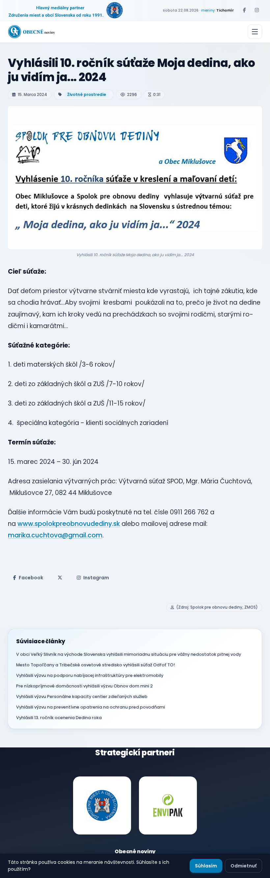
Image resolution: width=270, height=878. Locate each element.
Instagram (96, 577)
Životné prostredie (86, 94)
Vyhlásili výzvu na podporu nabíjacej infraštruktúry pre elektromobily (89, 675)
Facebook (31, 577)
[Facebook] (244, 10)
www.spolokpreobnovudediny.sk (68, 523)
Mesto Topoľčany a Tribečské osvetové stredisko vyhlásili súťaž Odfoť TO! (95, 665)
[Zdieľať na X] (60, 577)
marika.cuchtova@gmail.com (55, 535)
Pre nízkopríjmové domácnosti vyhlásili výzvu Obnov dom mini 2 (84, 686)
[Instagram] (257, 10)
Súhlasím (206, 866)
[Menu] (255, 31)
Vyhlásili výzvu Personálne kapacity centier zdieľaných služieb (82, 696)
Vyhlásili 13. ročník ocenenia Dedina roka (59, 717)
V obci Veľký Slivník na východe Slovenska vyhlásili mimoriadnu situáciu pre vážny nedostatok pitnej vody (128, 654)
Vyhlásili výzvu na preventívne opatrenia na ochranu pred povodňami (90, 707)
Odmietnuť (243, 866)
